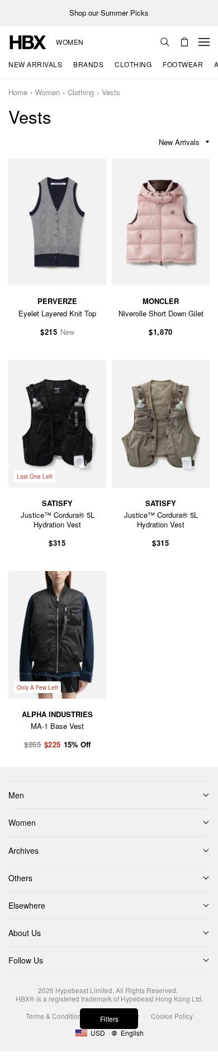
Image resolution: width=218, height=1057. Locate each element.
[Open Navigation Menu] (204, 42)
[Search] (164, 42)
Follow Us (25, 960)
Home (17, 92)
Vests (111, 92)
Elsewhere (26, 905)
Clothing (81, 92)
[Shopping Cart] (184, 42)
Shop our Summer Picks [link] (109, 13)
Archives (23, 850)
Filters (109, 1018)
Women (70, 42)
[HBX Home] (28, 41)
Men (16, 795)
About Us (24, 932)
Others (20, 877)
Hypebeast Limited (83, 990)
